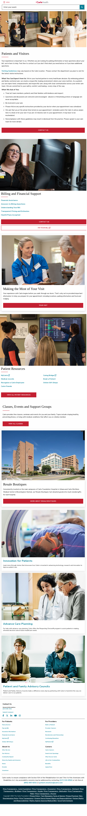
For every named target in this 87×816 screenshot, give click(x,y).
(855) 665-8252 (30, 783)
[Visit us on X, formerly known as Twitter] (7, 715)
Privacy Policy (35, 796)
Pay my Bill (5, 728)
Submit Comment (8, 712)
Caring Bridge (49, 375)
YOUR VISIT (43, 305)
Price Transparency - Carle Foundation (17, 789)
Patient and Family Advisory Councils (26, 686)
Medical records (7, 379)
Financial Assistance (9, 200)
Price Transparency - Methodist (55, 791)
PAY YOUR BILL (50, 228)
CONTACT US (43, 130)
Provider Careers (50, 728)
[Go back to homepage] (42, 2)
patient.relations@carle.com (51, 783)
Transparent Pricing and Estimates (15, 211)
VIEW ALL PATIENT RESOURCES (18, 395)
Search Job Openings (51, 753)
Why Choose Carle (51, 757)
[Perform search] (82, 7)
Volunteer (5, 770)
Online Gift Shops (50, 382)
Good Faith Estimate (65, 801)
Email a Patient (49, 379)
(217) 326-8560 (65, 780)
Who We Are (6, 750)
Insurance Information (9, 731)
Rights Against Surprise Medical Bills (43, 801)
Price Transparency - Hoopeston (44, 789)
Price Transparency (26, 798)
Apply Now (48, 767)
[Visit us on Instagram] (20, 715)
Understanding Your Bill (10, 207)
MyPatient (48, 742)
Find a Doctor (6, 725)
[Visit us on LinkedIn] (11, 715)
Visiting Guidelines (9, 71)
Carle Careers (49, 750)
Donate (4, 767)
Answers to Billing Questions (13, 204)
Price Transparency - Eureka (33, 791)
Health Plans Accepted (10, 215)
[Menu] (4, 2)
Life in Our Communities (52, 760)
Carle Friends (6, 386)
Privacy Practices (72, 796)
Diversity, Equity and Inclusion (11, 760)
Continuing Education (52, 738)
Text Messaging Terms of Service (53, 796)
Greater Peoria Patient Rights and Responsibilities (53, 798)
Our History (5, 753)
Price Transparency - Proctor (45, 794)
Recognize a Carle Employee (12, 382)
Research (48, 731)
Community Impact (7, 757)
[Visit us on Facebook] (3, 715)
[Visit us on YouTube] (15, 715)
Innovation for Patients (17, 560)
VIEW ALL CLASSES (16, 424)
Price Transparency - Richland (68, 789)
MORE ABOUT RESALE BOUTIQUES (43, 501)
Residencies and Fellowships (54, 735)
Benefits (48, 763)
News (4, 763)
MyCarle (4, 375)
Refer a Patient (50, 725)
